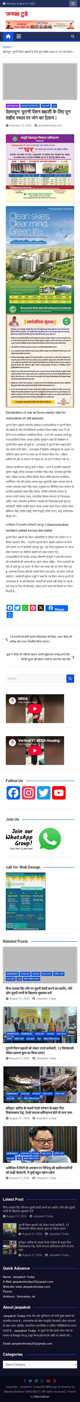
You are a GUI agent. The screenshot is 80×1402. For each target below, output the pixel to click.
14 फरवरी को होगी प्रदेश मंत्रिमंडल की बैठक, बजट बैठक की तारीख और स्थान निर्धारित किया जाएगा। (41, 639)
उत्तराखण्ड (36, 1094)
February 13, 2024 (20, 125)
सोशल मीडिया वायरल (31, 979)
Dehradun (12, 106)
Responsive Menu (73, 3)
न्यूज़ (54, 106)
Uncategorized (30, 106)
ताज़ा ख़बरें (46, 106)
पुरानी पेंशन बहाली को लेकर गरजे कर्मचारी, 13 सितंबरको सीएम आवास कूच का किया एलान (43, 1226)
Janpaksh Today (46, 998)
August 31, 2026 (20, 998)
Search (70, 678)
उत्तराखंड (35, 974)
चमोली (9, 1039)
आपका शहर (25, 974)
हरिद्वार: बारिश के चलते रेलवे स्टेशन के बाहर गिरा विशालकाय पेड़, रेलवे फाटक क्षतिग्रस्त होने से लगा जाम (46, 1246)
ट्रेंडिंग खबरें (58, 974)
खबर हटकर (46, 974)
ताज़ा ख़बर (11, 979)
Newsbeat (12, 974)
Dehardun (12, 1034)
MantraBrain (42, 1396)
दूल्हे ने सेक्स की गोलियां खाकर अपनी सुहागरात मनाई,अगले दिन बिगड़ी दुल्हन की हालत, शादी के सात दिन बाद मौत (38, 657)
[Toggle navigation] (19, 36)
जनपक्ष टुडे (17, 14)
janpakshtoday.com (50, 125)
